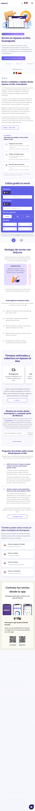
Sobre (7, 216)
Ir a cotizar (16, 400)
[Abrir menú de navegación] (32, 3)
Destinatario (7, 201)
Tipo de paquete (9, 212)
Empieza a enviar (18, 516)
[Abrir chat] (31, 806)
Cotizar (17, 235)
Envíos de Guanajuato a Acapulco (13, 433)
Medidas (6, 220)
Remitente (6, 189)
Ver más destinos (16, 441)
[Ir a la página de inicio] (5, 3)
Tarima (28, 216)
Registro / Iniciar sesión (9, 127)
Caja (17, 216)
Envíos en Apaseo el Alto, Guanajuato (16, 39)
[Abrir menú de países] (27, 3)
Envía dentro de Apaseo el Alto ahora (13, 58)
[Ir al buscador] (22, 3)
